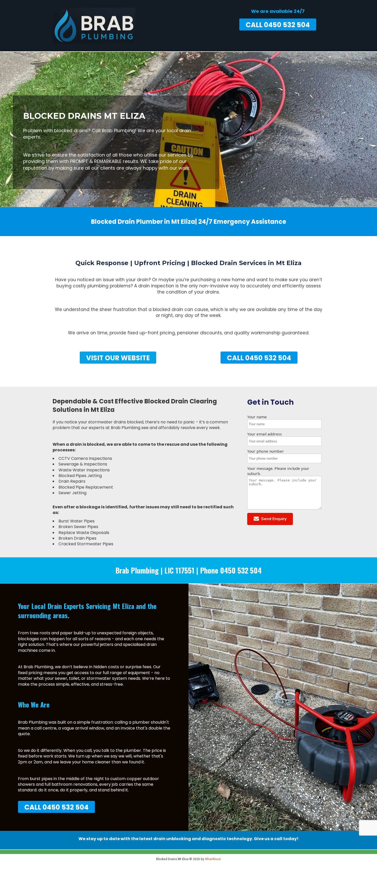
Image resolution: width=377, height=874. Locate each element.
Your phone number (265, 451)
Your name (257, 416)
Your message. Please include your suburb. (278, 471)
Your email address (264, 433)
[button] (270, 519)
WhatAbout (213, 859)
